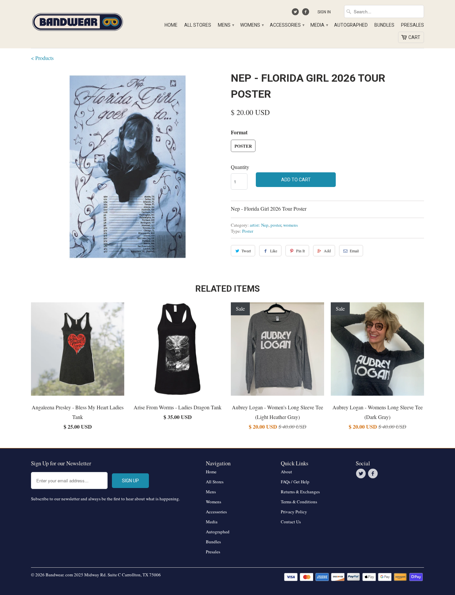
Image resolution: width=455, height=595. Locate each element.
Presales (412, 25)
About (286, 472)
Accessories (287, 25)
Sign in (324, 12)
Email (354, 250)
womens (290, 225)
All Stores (197, 25)
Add (327, 250)
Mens (225, 25)
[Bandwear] (77, 20)
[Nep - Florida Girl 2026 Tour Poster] (127, 166)
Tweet (246, 250)
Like (273, 250)
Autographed (351, 25)
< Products (42, 57)
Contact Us (291, 522)
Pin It (300, 250)
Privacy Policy (294, 512)
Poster (243, 146)
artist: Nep (259, 225)
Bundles (384, 25)
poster (275, 225)
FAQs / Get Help (295, 482)
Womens (251, 25)
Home (171, 25)
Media (318, 25)
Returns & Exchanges (300, 492)
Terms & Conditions (299, 502)
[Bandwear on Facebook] (306, 13)
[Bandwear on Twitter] (296, 13)
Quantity (240, 166)
